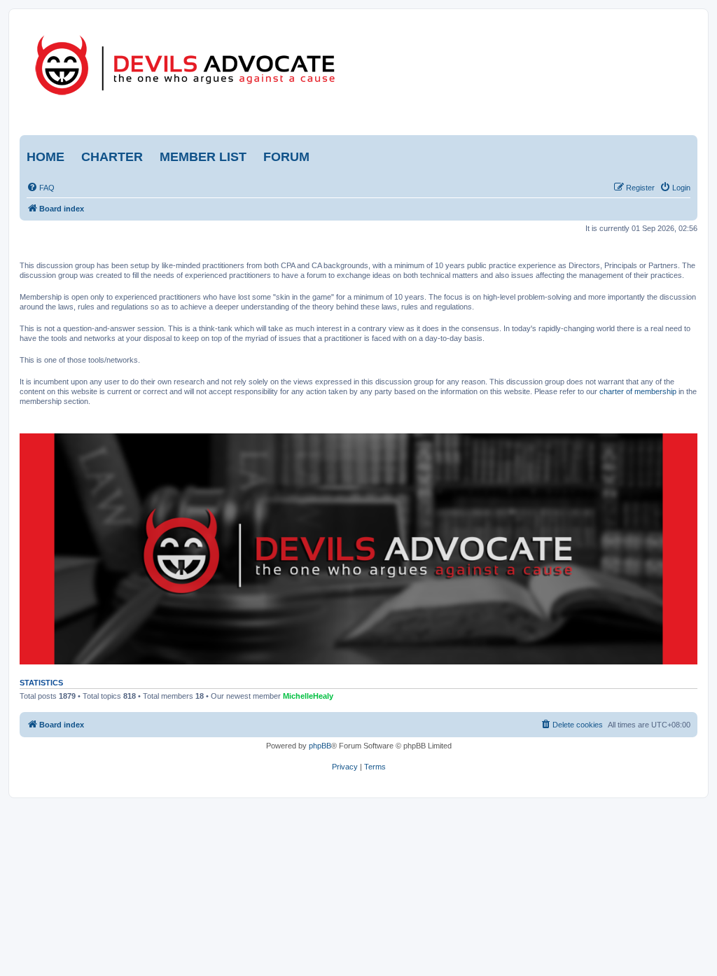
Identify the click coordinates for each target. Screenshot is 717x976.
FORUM (286, 157)
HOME (45, 157)
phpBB (320, 745)
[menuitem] (41, 187)
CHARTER (112, 157)
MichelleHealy (308, 696)
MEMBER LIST (203, 157)
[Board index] (238, 62)
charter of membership (637, 391)
